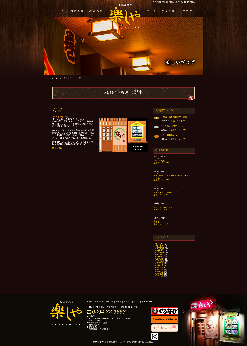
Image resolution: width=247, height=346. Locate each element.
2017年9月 (158, 263)
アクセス (168, 11)
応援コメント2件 (161, 224)
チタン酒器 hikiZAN (170, 135)
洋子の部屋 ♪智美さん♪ (172, 126)
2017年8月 (158, 265)
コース (151, 11)
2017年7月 (158, 267)
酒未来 (157, 222)
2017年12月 (159, 261)
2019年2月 (158, 257)
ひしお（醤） (160, 161)
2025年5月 (158, 244)
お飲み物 (95, 11)
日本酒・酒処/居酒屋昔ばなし (174, 117)
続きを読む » (58, 148)
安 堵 (57, 110)
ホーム (60, 11)
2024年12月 (159, 246)
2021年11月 (159, 252)
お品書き (76, 11)
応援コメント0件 (178, 121)
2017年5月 (158, 270)
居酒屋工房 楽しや (124, 17)
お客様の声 (146, 302)
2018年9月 (158, 259)
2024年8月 (158, 250)
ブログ (187, 11)
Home (90, 302)
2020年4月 (158, 255)
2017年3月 (158, 276)
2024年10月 (159, 248)
